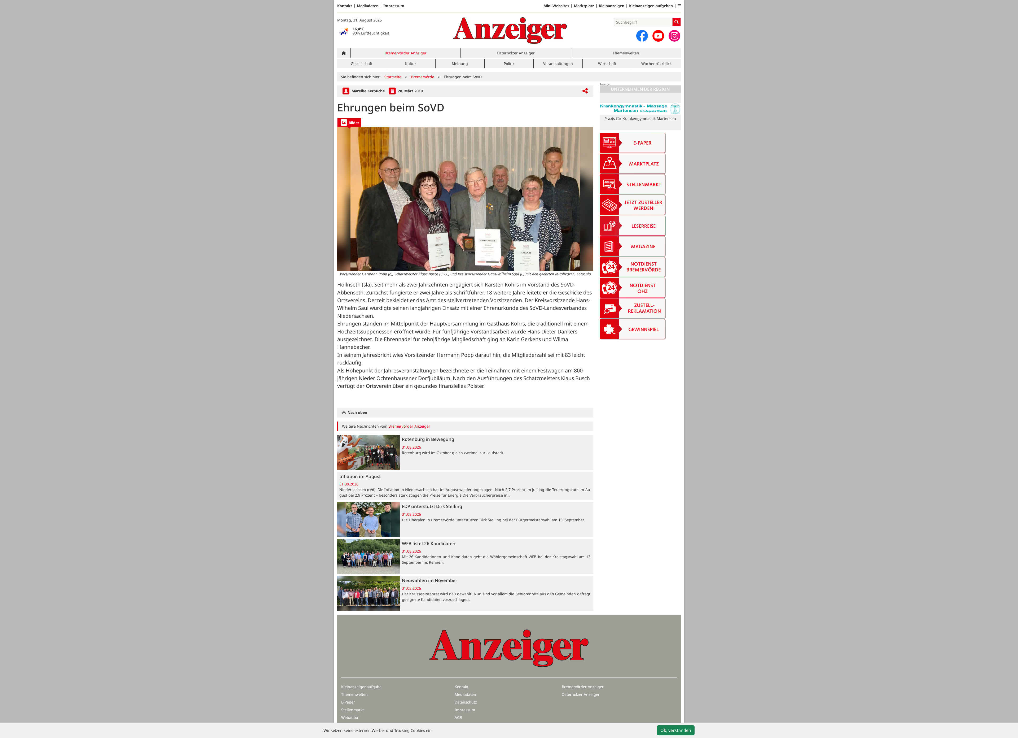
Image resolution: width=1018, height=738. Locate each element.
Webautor (350, 717)
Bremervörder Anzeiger (406, 52)
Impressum (393, 6)
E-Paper (348, 702)
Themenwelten (626, 52)
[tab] (349, 122)
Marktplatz (584, 6)
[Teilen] (585, 91)
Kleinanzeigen (611, 6)
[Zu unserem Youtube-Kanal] (658, 36)
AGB (458, 717)
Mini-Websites (556, 6)
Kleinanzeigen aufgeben (651, 6)
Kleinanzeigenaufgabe (361, 686)
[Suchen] (676, 22)
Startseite (392, 76)
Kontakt (344, 6)
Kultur (410, 63)
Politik (509, 63)
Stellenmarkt (352, 709)
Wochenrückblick (656, 63)
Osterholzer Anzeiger (516, 52)
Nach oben (356, 412)
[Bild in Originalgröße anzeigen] (465, 199)
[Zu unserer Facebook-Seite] (642, 36)
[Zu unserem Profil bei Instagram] (674, 36)
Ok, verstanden (675, 730)
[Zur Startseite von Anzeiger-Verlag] (510, 30)
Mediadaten (368, 6)
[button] (679, 6)
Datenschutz (466, 702)
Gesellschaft (361, 63)
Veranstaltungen (558, 63)
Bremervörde (422, 76)
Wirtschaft (607, 63)
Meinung (460, 63)
